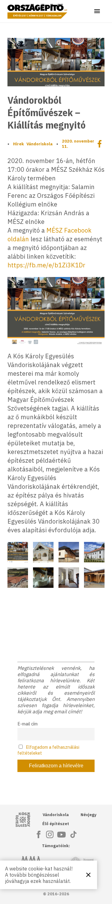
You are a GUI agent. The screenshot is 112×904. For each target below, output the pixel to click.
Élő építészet (55, 823)
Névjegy (88, 814)
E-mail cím (27, 724)
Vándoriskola (39, 144)
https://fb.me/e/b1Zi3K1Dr (46, 265)
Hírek (18, 144)
